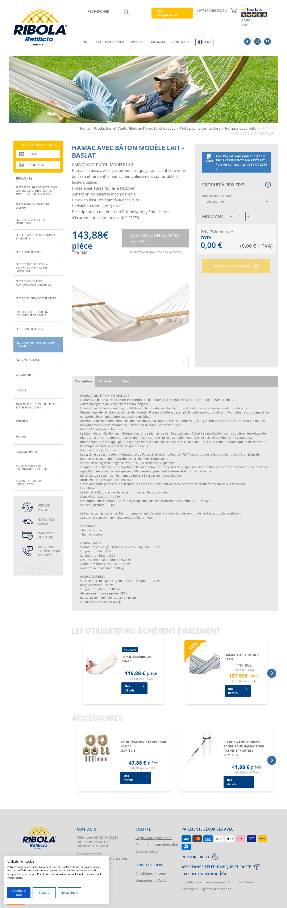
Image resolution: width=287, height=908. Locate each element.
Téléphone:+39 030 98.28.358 (97, 837)
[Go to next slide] (183, 361)
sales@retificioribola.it (92, 846)
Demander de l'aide (151, 880)
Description (83, 381)
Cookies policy (147, 851)
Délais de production (114, 381)
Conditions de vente (151, 873)
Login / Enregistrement (154, 838)
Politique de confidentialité (157, 844)
